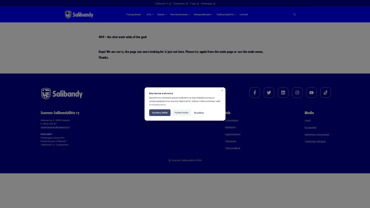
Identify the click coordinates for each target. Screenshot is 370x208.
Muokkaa (199, 112)
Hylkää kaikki (181, 112)
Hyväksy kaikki (160, 112)
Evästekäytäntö (157, 104)
